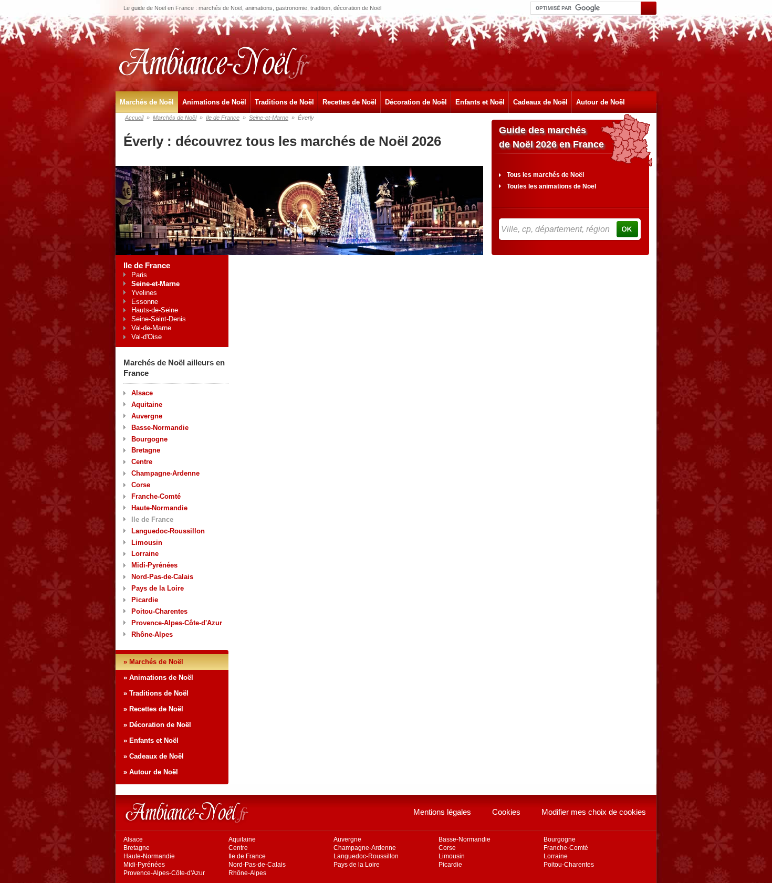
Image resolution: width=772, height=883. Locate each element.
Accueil (134, 117)
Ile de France (222, 117)
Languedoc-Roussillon (168, 531)
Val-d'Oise (146, 337)
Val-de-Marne (151, 328)
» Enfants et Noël (151, 740)
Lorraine (145, 554)
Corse (140, 485)
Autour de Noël (600, 102)
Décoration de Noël (416, 102)
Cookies (506, 811)
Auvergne (146, 416)
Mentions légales (442, 811)
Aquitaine (146, 404)
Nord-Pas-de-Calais (162, 577)
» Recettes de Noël (153, 709)
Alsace (142, 393)
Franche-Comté (156, 496)
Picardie (144, 600)
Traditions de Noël (284, 102)
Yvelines (144, 293)
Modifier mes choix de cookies (593, 811)
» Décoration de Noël (157, 725)
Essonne (144, 302)
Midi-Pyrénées (154, 565)
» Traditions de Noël (156, 693)
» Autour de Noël (150, 772)
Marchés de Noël (147, 102)
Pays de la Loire (157, 588)
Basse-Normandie (160, 428)
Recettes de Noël (349, 102)
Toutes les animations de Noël (551, 186)
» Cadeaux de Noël (153, 756)
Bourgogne (149, 439)
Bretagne (145, 450)
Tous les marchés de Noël (545, 174)
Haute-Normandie (159, 508)
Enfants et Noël (480, 102)
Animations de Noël (214, 102)
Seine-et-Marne (268, 117)
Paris (139, 275)
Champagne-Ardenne (165, 473)
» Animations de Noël (158, 677)
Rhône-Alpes (152, 634)
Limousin (146, 542)
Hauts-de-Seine (154, 310)
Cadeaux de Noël (540, 102)
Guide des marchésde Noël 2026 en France (551, 137)
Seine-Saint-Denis (158, 319)
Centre (141, 462)
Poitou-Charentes (159, 611)
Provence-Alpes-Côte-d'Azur (176, 623)
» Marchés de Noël (153, 662)
